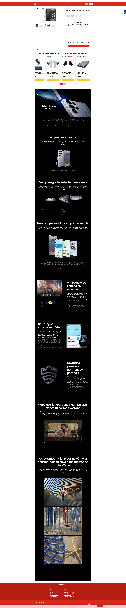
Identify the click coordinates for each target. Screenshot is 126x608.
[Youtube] (42, 602)
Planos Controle (53, 588)
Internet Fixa (52, 592)
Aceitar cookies (100, 606)
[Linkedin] (43, 602)
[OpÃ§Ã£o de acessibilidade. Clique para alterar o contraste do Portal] (90, 1)
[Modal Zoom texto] (92, 1)
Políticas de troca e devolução (69, 593)
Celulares (51, 590)
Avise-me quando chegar (78, 45)
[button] (61, 84)
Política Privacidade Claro (39, 604)
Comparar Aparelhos (67, 595)
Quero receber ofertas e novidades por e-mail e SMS (78, 37)
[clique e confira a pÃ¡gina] (35, 4)
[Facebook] (36, 602)
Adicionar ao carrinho (38, 79)
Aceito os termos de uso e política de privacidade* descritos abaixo (78, 40)
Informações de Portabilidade (69, 592)
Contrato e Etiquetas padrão (69, 596)
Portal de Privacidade (47, 604)
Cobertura (65, 589)
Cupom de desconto (53, 596)
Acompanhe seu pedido (68, 590)
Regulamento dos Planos (54, 593)
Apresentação (39, 87)
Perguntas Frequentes (54, 595)
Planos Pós (52, 589)
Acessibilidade (66, 588)
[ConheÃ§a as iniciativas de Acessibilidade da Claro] (88, 1)
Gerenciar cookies (93, 606)
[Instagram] (40, 602)
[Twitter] (38, 602)
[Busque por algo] (81, 1)
